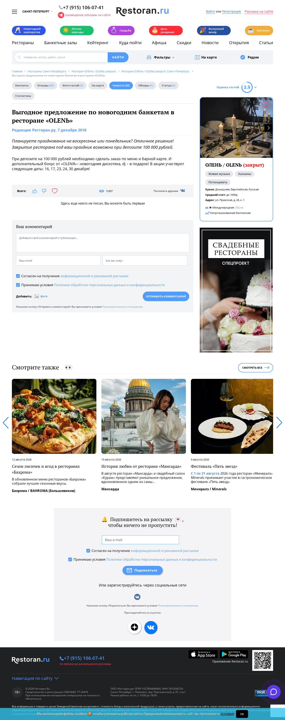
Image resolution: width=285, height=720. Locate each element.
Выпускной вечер (211, 30)
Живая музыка (219, 174)
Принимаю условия (93, 285)
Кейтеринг (98, 42)
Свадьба (120, 30)
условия (227, 713)
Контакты (22, 85)
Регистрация (231, 11)
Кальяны (244, 174)
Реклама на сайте (259, 12)
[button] (268, 128)
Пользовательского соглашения (122, 306)
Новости (210, 42)
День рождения (162, 30)
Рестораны (23, 42)
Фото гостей (73, 85)
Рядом (253, 57)
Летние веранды (73, 30)
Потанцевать (217, 182)
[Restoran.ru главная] (142, 11)
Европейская (239, 189)
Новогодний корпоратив (27, 30)
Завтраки (258, 30)
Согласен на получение (74, 276)
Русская (254, 189)
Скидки (184, 42)
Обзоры (145, 85)
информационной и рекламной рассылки (94, 276)
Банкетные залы (60, 42)
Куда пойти (130, 42)
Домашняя (222, 189)
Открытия (239, 42)
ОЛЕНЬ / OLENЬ (234, 165)
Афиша (159, 42)
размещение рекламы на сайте (88, 15)
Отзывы (45, 85)
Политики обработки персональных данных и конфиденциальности (109, 285)
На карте (209, 57)
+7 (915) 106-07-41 (84, 658)
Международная (223, 207)
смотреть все (252, 367)
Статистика (23, 96)
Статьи (266, 42)
